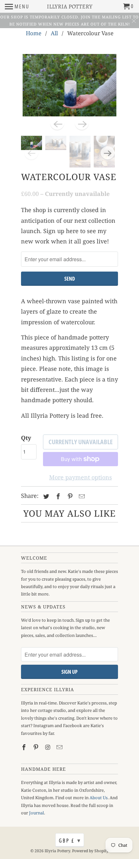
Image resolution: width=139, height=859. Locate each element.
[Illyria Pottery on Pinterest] (36, 747)
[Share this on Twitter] (45, 496)
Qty (26, 438)
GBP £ (70, 840)
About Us (99, 797)
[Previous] (57, 123)
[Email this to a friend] (81, 496)
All (54, 33)
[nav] (17, 6)
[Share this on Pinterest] (69, 496)
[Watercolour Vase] (69, 85)
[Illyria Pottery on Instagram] (48, 747)
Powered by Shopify (90, 851)
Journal (36, 813)
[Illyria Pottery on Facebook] (24, 747)
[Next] (82, 123)
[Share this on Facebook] (57, 496)
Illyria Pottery (57, 851)
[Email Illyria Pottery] (60, 747)
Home (33, 33)
